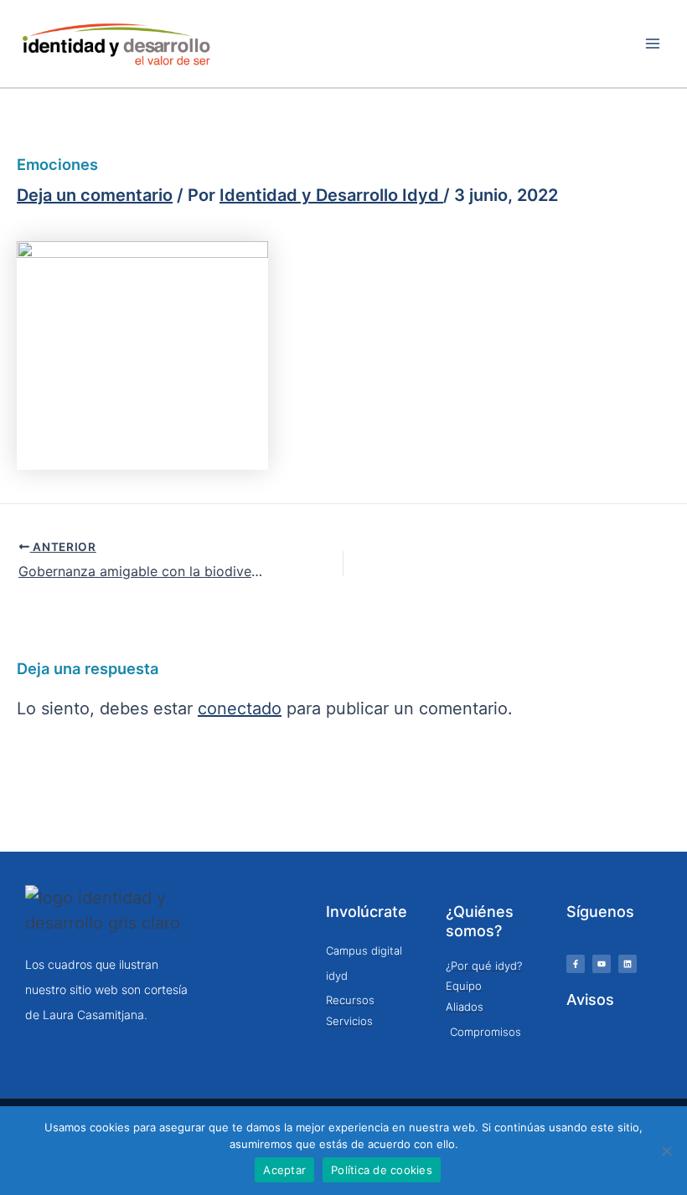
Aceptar (284, 1170)
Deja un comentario (95, 195)
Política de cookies (381, 1170)
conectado (240, 709)
